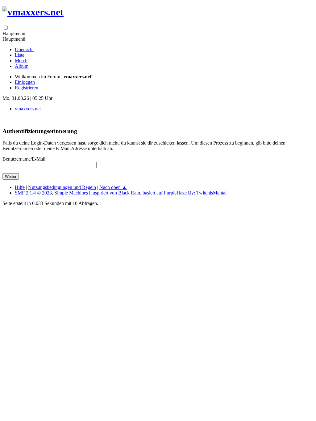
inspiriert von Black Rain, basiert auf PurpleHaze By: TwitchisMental (159, 192)
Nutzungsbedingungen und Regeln (62, 187)
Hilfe (20, 187)
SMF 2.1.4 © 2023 (33, 192)
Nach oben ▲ (113, 187)
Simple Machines (71, 192)
